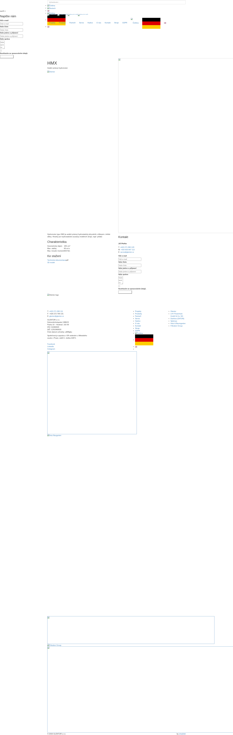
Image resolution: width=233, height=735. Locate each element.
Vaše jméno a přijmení (9, 33)
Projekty (52, 23)
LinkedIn (50, 346)
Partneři (72, 23)
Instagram (51, 349)
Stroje (116, 23)
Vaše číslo (122, 262)
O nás (98, 23)
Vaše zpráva (5, 39)
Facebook (51, 344)
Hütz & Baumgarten (178, 323)
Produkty (62, 23)
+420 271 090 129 (127, 247)
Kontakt (108, 23)
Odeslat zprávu (7, 57)
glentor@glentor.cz (56, 316)
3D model (51, 262)
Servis (81, 23)
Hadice (90, 23)
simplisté (182, 734)
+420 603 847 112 (128, 250)
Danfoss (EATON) (177, 319)
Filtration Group (177, 326)
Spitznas (174, 321)
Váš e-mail (122, 256)
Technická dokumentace (56, 260)
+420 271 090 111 (56, 311)
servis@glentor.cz (127, 252)
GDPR (124, 23)
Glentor (173, 311)
